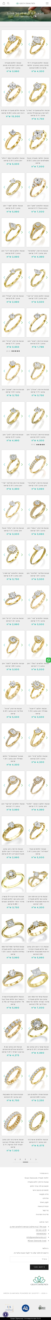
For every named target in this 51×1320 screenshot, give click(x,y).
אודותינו (46, 1198)
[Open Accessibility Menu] (5, 1314)
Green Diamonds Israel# (37, 1241)
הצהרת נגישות (43, 1206)
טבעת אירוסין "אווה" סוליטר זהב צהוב (13, 711)
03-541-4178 (41, 1230)
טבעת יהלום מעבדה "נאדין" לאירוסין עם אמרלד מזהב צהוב (38, 112)
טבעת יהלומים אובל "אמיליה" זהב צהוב (38, 851)
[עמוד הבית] (36, 16)
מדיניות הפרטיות (42, 1214)
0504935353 (41, 1234)
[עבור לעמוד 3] (15, 1159)
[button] (29, 44)
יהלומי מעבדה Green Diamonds (37, 1178)
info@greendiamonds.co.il (36, 1237)
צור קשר (46, 1210)
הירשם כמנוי (39, 1267)
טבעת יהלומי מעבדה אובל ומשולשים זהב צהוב (38, 160)
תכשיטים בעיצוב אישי (41, 1190)
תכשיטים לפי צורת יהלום (39, 1186)
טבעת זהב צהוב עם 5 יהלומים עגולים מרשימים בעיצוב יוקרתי (13, 1049)
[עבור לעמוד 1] (35, 1159)
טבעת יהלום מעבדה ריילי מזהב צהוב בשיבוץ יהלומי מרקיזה (38, 65)
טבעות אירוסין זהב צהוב (23, 16)
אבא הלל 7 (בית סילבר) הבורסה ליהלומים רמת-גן (28, 1227)
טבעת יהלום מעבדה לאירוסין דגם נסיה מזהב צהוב (13, 65)
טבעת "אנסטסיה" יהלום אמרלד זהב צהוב (13, 758)
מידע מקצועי (44, 1194)
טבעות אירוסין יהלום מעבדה (38, 1182)
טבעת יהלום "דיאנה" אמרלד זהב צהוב (38, 711)
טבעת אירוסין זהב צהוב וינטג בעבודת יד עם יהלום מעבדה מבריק (13, 851)
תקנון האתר (44, 1202)
